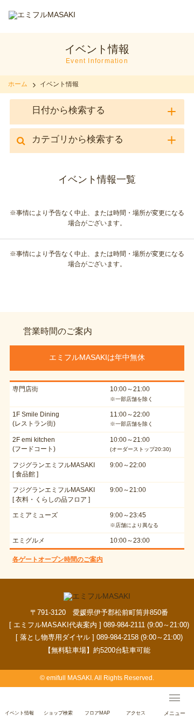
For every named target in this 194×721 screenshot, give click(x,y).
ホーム (17, 84)
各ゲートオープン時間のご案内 (57, 559)
